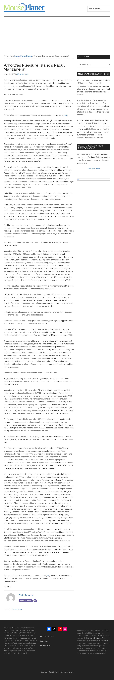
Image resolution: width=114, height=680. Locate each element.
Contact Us (44, 641)
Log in (71, 672)
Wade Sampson (26, 595)
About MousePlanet (47, 636)
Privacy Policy (45, 646)
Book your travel (94, 169)
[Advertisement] (57, 33)
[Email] (35, 600)
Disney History (17, 609)
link (65, 115)
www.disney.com (96, 638)
